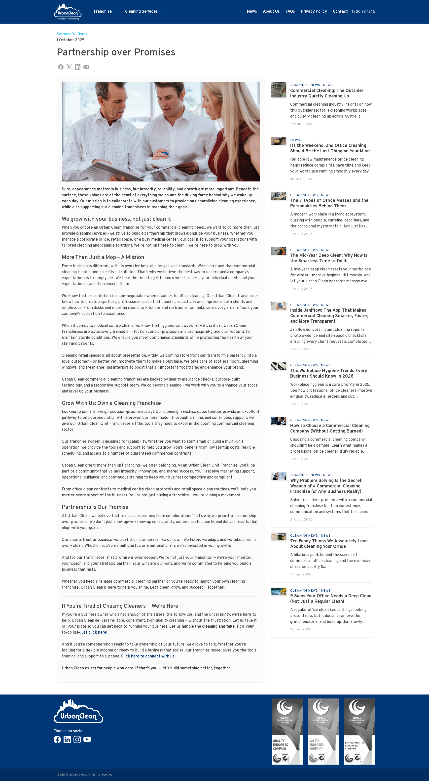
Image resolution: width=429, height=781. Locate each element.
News (252, 11)
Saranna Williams (72, 34)
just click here (93, 632)
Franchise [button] (103, 11)
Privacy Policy (314, 11)
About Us (271, 11)
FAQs (290, 11)
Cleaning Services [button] (141, 11)
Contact (340, 11)
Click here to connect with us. (148, 656)
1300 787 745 (363, 11)
